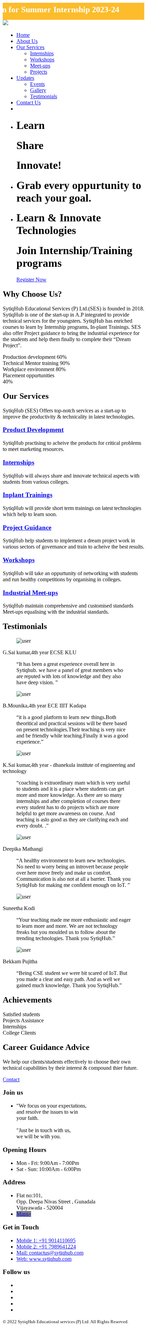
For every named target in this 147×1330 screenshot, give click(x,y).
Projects (38, 72)
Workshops (42, 59)
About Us (27, 41)
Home (23, 35)
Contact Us (28, 102)
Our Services (30, 47)
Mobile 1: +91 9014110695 (46, 1240)
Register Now (31, 279)
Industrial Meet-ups (30, 592)
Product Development (33, 429)
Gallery (38, 90)
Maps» (23, 1214)
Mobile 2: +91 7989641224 (46, 1246)
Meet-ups (40, 66)
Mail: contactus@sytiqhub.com (49, 1253)
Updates (25, 78)
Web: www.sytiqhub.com (43, 1259)
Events (37, 84)
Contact (11, 1079)
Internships (42, 53)
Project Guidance (27, 527)
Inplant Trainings (27, 494)
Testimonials (43, 96)
